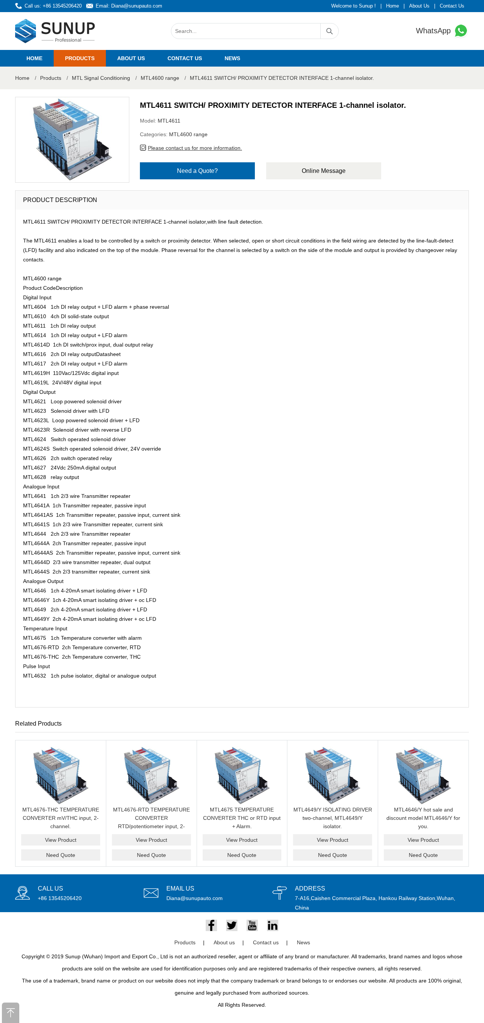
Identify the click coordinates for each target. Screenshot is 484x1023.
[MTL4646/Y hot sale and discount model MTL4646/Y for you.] (423, 775)
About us (131, 58)
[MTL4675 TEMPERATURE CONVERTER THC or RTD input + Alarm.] (242, 775)
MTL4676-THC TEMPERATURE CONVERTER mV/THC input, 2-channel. (60, 818)
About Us (419, 6)
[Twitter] (231, 925)
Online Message (324, 171)
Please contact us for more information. (195, 148)
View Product (60, 840)
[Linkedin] (272, 925)
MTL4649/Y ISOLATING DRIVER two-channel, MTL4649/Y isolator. (332, 818)
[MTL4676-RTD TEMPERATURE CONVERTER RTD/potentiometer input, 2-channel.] (151, 775)
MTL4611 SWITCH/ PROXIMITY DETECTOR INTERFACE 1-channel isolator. (282, 78)
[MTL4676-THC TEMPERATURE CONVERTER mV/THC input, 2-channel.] (60, 775)
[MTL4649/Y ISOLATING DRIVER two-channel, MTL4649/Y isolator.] (332, 775)
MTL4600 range (160, 78)
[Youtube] (252, 925)
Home (392, 6)
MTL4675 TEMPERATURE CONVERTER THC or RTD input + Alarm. (242, 818)
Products (80, 58)
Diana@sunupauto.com (136, 6)
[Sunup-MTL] (55, 31)
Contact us (185, 58)
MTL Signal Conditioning (101, 78)
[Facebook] (211, 925)
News (232, 58)
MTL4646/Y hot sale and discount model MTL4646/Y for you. (423, 818)
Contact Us (452, 6)
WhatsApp (434, 30)
